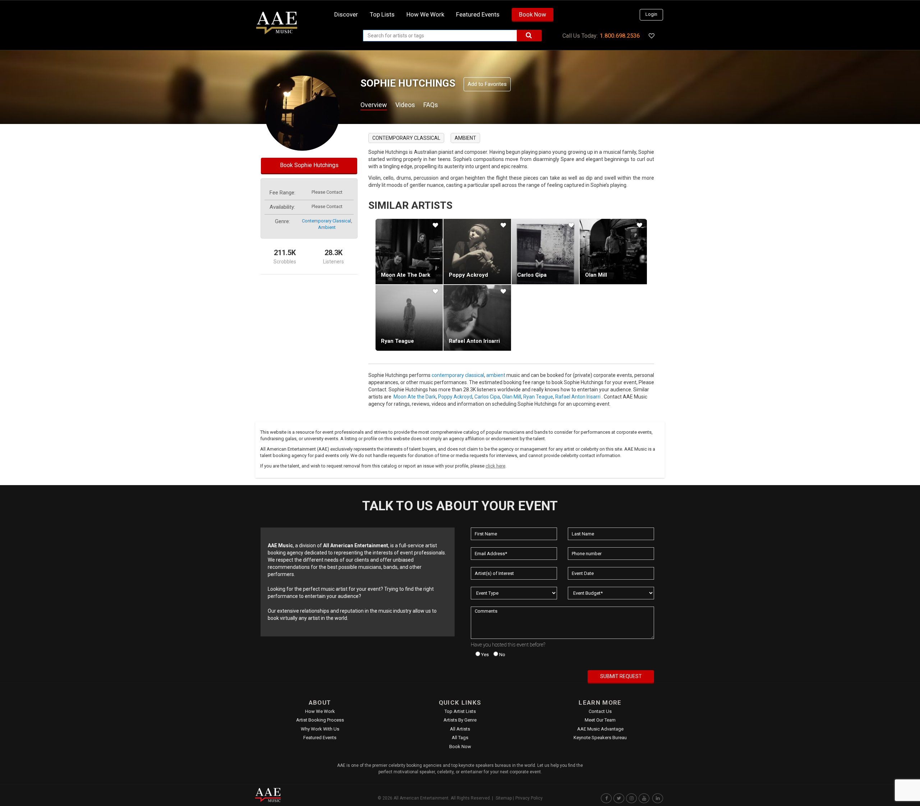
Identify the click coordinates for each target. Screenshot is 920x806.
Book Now (532, 14)
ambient (327, 227)
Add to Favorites (487, 84)
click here (495, 466)
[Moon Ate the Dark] (409, 251)
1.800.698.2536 (620, 35)
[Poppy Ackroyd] (477, 251)
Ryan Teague (397, 341)
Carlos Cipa (532, 275)
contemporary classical (326, 221)
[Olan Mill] (613, 251)
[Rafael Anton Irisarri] (477, 317)
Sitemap (504, 798)
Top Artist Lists (460, 711)
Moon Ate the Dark (405, 275)
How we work (425, 14)
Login (651, 14)
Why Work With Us (320, 729)
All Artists (460, 729)
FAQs (430, 105)
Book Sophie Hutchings (309, 165)
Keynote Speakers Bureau (600, 737)
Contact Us (600, 711)
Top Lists (382, 14)
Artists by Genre (460, 720)
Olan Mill (596, 275)
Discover (346, 14)
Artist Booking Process (320, 720)
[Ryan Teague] (409, 317)
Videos (405, 105)
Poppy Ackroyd (468, 275)
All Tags (460, 737)
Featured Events (478, 14)
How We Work (320, 711)
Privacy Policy (529, 798)
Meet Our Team (600, 720)
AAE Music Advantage (600, 729)
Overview (373, 105)
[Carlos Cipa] (545, 251)
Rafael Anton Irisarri (474, 341)
